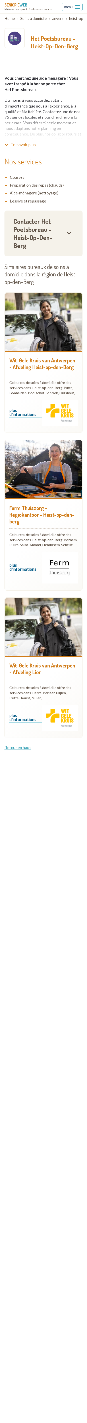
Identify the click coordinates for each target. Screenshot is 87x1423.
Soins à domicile (33, 18)
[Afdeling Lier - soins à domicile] (43, 627)
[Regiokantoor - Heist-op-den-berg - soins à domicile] (43, 469)
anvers (58, 18)
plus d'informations (22, 412)
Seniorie (15, 5)
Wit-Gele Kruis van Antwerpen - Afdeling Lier (42, 669)
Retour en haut (17, 747)
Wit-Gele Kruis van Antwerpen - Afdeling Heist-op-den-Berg (42, 363)
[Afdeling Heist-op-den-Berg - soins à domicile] (43, 322)
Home (9, 18)
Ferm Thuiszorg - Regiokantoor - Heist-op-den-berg (41, 515)
